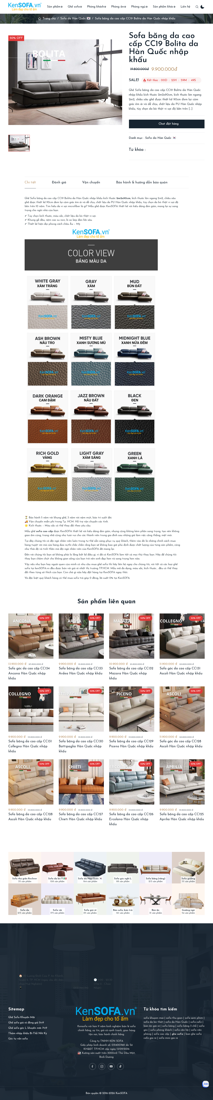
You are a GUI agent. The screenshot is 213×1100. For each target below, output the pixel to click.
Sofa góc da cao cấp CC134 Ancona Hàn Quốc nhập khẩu (29, 673)
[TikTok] (120, 1066)
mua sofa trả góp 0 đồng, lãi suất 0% (90, 578)
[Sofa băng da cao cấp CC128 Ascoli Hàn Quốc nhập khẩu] (30, 782)
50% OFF (16, 38)
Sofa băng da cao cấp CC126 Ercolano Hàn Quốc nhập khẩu (131, 819)
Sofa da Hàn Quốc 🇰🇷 (75, 18)
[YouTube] (111, 1066)
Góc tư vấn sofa (18, 1038)
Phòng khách (95, 6)
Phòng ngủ (138, 6)
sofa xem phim (194, 1018)
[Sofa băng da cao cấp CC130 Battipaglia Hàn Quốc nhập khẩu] (81, 709)
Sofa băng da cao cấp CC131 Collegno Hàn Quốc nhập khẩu (30, 746)
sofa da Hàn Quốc (176, 1022)
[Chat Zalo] (205, 1084)
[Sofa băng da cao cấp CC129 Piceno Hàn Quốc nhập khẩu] (131, 709)
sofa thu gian (174, 1018)
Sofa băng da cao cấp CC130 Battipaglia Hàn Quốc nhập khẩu (81, 746)
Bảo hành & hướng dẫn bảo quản (142, 182)
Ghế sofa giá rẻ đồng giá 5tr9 (26, 1022)
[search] (197, 7)
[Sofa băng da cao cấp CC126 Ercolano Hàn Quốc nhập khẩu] (131, 782)
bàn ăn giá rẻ (152, 1026)
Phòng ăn (117, 6)
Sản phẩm (53, 6)
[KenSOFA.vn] (25, 7)
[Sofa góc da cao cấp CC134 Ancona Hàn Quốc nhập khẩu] (30, 636)
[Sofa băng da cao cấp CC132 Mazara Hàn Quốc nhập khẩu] (131, 636)
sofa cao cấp (161, 1034)
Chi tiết (30, 182)
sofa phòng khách (161, 1030)
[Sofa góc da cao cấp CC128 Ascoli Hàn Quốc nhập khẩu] (182, 709)
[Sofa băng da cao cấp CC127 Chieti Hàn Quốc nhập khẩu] (81, 782)
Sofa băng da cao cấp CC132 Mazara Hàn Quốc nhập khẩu (131, 673)
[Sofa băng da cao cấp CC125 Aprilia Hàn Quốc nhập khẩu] (182, 782)
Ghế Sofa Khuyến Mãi (21, 1017)
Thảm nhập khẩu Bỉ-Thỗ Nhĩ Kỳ (27, 1033)
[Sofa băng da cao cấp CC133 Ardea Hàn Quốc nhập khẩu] (81, 636)
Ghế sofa (74, 6)
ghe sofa (177, 1034)
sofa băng (168, 1026)
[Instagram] (102, 1066)
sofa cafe (196, 1022)
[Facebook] (92, 1066)
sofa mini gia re (168, 1038)
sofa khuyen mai (154, 1018)
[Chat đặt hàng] (167, 123)
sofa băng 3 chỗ (187, 1026)
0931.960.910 (80, 988)
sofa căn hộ (181, 1030)
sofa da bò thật (153, 1022)
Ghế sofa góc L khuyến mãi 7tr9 (27, 1028)
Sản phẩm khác (163, 6)
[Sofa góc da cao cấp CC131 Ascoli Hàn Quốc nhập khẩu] (182, 636)
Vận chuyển (91, 182)
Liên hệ (185, 6)
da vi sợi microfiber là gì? (72, 206)
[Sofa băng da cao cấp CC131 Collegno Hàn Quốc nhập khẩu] (30, 709)
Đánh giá (59, 182)
